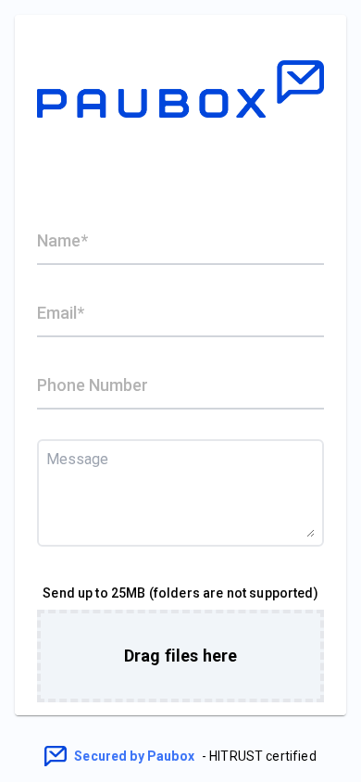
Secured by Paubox (134, 756)
